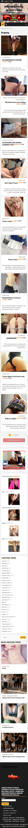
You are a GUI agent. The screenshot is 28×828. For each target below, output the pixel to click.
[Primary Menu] (6, 24)
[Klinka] (14, 654)
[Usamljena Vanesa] (14, 713)
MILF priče (4, 607)
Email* (3, 798)
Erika (7, 491)
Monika (7, 523)
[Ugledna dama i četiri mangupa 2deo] (14, 743)
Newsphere (15, 826)
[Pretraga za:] (11, 637)
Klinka (4, 668)
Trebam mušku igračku (11, 476)
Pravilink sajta (7, 821)
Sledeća (17, 435)
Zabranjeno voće (6, 629)
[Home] (3, 24)
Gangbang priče (5, 592)
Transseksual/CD (5, 57)
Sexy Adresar (15, 821)
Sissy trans (17, 260)
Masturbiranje (5, 604)
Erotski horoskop (6, 582)
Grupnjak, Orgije (5, 597)
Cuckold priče (5, 570)
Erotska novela (5, 580)
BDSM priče (4, 563)
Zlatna (7, 538)
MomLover (4, 609)
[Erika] (14, 499)
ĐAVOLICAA (5, 578)
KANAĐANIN (16, 338)
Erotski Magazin (6, 585)
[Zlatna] (14, 546)
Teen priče (4, 621)
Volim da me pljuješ (10, 507)
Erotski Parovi (5, 587)
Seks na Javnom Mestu (12, 97)
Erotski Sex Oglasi (7, 806)
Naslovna (5, 817)
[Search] (26, 24)
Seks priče (4, 619)
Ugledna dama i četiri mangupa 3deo (13, 698)
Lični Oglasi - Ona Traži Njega (10, 810)
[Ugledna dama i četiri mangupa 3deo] (14, 684)
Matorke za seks (7, 815)
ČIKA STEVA (5, 568)
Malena (3, 602)
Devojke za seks (21, 180)
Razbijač (4, 614)
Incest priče (5, 600)
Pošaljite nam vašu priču (18, 819)
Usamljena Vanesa (7, 727)
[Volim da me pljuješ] (14, 515)
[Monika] (14, 530)
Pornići (3, 612)
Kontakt (22, 821)
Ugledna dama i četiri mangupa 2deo (13, 756)
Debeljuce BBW (5, 573)
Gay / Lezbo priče (6, 595)
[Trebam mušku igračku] (14, 483)
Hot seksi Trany (15, 183)
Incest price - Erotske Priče (9, 813)
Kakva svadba (15, 419)
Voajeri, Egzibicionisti (20, 99)
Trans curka (11, 221)
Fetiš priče (4, 590)
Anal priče (5, 97)
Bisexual (4, 140)
